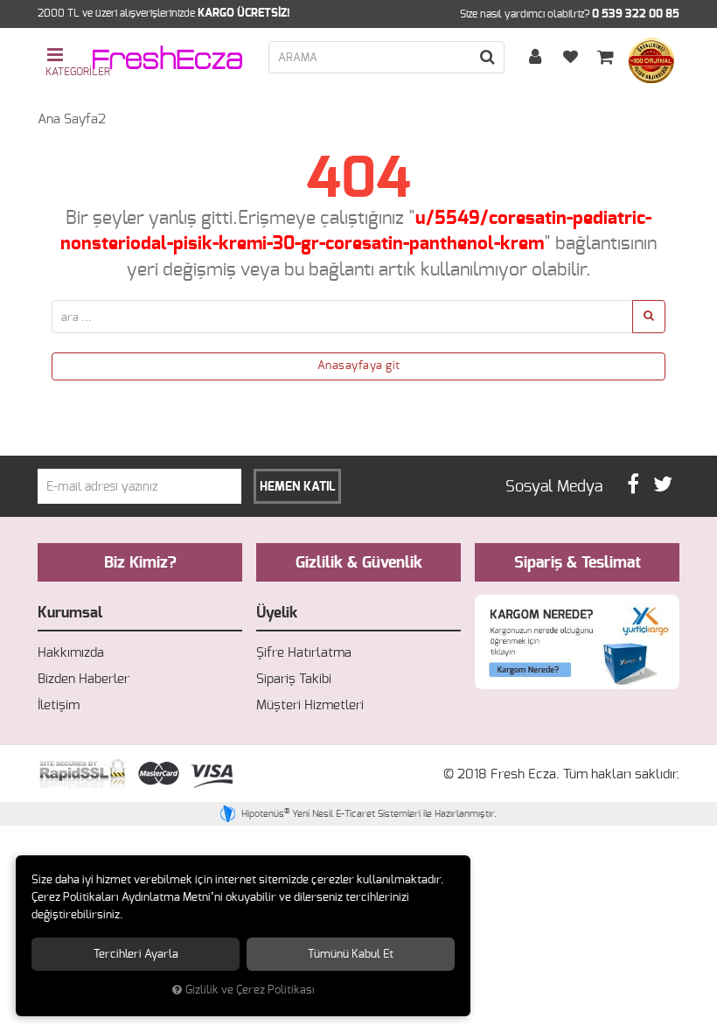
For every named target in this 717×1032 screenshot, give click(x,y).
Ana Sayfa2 (72, 119)
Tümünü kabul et (350, 954)
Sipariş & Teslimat (577, 563)
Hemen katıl (298, 487)
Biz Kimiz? (140, 563)
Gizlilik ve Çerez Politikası (250, 990)
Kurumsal (70, 612)
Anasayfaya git (358, 366)
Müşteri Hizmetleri (310, 705)
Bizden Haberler (83, 679)
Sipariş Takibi (293, 679)
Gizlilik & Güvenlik (359, 563)
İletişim (59, 705)
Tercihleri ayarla (136, 954)
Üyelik (276, 612)
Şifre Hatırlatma (304, 652)
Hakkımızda (71, 652)
